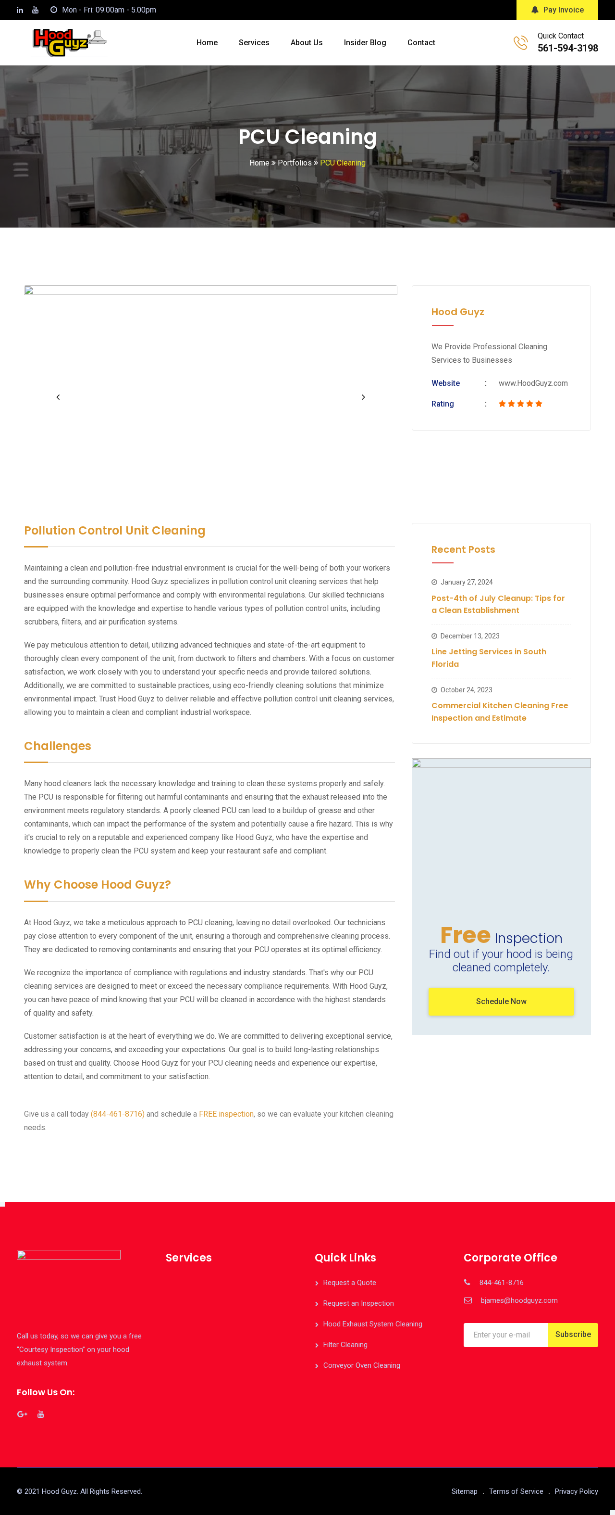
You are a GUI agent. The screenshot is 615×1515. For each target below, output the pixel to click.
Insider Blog (365, 42)
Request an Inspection (358, 1303)
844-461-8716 (502, 1282)
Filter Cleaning (345, 1344)
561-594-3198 (568, 48)
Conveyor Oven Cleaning (361, 1365)
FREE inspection (226, 1114)
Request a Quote (349, 1282)
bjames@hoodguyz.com (519, 1300)
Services (254, 42)
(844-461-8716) (118, 1114)
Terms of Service (516, 1491)
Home (207, 42)
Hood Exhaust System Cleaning (372, 1324)
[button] (57, 396)
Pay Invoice (563, 9)
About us (307, 42)
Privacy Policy (576, 1491)
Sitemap (465, 1491)
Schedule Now (501, 1001)
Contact (421, 42)
